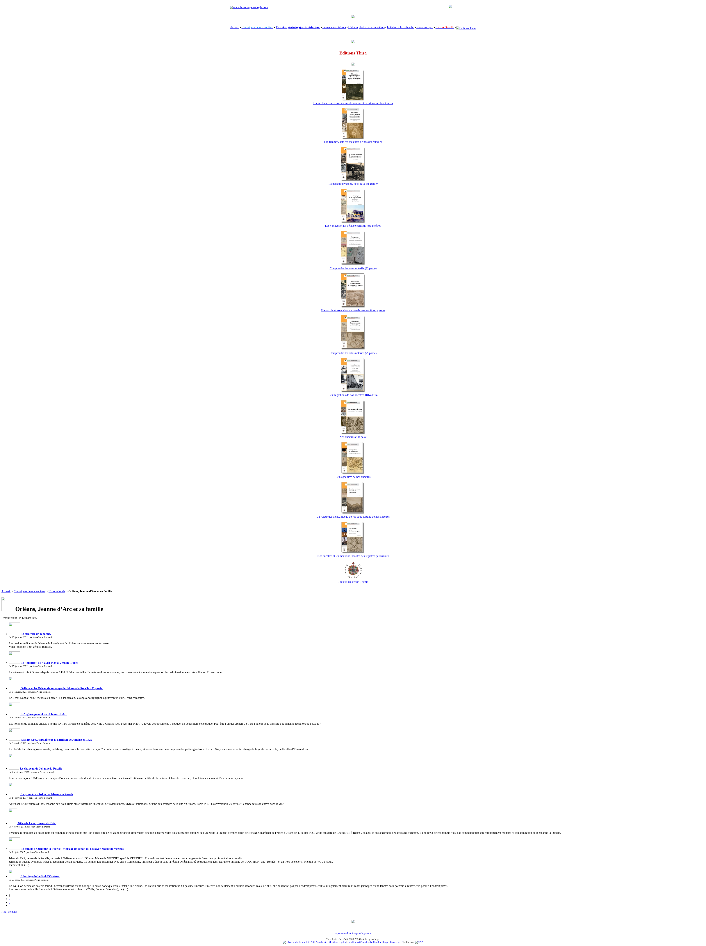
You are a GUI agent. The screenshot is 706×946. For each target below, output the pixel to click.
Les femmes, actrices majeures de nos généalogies (353, 141)
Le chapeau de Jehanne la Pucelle (40, 768)
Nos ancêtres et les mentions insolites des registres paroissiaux (353, 556)
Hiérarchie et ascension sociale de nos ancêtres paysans (353, 310)
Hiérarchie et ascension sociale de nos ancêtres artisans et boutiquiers (353, 103)
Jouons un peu (424, 27)
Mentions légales (337, 942)
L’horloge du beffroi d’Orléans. (40, 876)
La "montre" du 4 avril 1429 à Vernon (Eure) (49, 662)
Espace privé (396, 942)
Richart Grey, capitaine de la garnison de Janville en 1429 (56, 739)
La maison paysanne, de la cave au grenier (353, 183)
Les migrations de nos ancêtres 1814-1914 (353, 395)
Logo (385, 942)
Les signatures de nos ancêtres (353, 476)
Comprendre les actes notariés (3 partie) (353, 268)
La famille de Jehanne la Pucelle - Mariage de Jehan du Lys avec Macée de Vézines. (72, 848)
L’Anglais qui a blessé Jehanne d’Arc (43, 714)
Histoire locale (57, 591)
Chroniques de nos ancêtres (29, 591)
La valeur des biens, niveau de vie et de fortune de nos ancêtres (353, 516)
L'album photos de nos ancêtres (366, 27)
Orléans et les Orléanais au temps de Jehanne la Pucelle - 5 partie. (61, 688)
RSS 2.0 (309, 942)
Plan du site (321, 942)
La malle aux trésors (334, 27)
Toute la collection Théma (353, 581)
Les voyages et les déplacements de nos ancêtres (353, 225)
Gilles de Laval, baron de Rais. (36, 823)
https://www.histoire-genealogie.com (353, 933)
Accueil (234, 27)
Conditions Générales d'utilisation (364, 942)
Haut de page (9, 911)
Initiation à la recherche (400, 27)
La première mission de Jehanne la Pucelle (46, 794)
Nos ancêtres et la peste (353, 436)
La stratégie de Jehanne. (35, 633)
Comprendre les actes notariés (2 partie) (353, 353)
